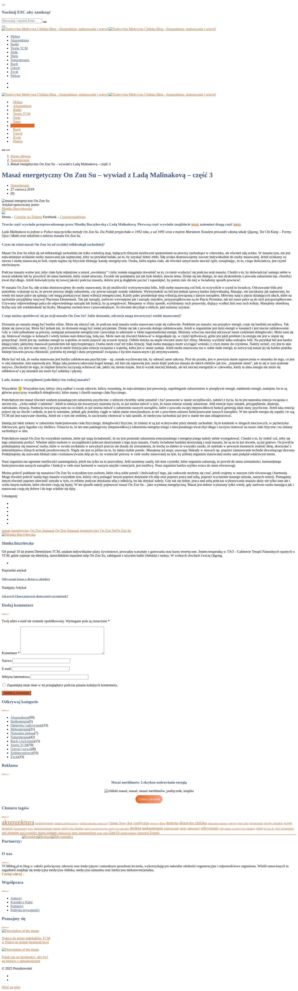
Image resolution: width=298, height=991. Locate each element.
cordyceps (141, 823)
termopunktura (87, 832)
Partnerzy (17, 906)
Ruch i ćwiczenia (22, 741)
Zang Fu (114, 832)
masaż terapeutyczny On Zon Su (93, 530)
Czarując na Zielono (28, 217)
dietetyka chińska (193, 823)
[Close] (3, 4)
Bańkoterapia (19, 721)
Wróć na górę (11, 987)
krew (30, 829)
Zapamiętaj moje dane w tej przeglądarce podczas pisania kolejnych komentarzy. (62, 685)
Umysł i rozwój (21, 749)
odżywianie (210, 828)
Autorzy (16, 898)
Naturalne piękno (22, 733)
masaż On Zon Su (58, 530)
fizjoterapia (256, 823)
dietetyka (172, 823)
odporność (193, 828)
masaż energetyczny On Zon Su (24, 530)
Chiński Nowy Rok (120, 823)
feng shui (243, 823)
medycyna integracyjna (96, 829)
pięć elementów (284, 828)
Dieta (14, 56)
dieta (162, 823)
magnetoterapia (43, 828)
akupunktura (18, 822)
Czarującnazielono (73, 217)
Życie (14, 72)
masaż (56, 828)
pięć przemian (10, 832)
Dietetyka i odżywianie (26, 725)
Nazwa (7, 660)
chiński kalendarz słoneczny (94, 823)
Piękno (15, 76)
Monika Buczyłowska (17, 208)
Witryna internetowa (16, 677)
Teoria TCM (19, 48)
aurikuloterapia (44, 823)
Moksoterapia (19, 729)
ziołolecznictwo (128, 833)
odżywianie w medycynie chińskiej (237, 829)
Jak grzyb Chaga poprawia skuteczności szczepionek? (35, 596)
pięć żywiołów (28, 832)
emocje (232, 823)
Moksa (15, 36)
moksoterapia (152, 828)
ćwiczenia (143, 832)
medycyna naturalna (119, 829)
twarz (99, 833)
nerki (183, 828)
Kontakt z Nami (21, 902)
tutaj (194, 224)
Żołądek (154, 832)
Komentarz (11, 653)
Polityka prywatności (24, 910)
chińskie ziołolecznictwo (66, 823)
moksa (135, 828)
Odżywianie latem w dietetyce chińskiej (26, 579)
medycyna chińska (72, 828)
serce (75, 832)
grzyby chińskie (273, 823)
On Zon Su (123, 530)
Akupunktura (19, 40)
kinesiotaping (20, 829)
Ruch (14, 64)
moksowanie (171, 828)
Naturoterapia (19, 60)
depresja (154, 823)
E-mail (6, 669)
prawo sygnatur (47, 832)
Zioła (14, 52)
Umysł (15, 68)
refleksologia (64, 833)
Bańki (14, 44)
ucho (105, 833)
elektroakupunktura (218, 823)
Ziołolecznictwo (21, 753)
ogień (259, 828)
